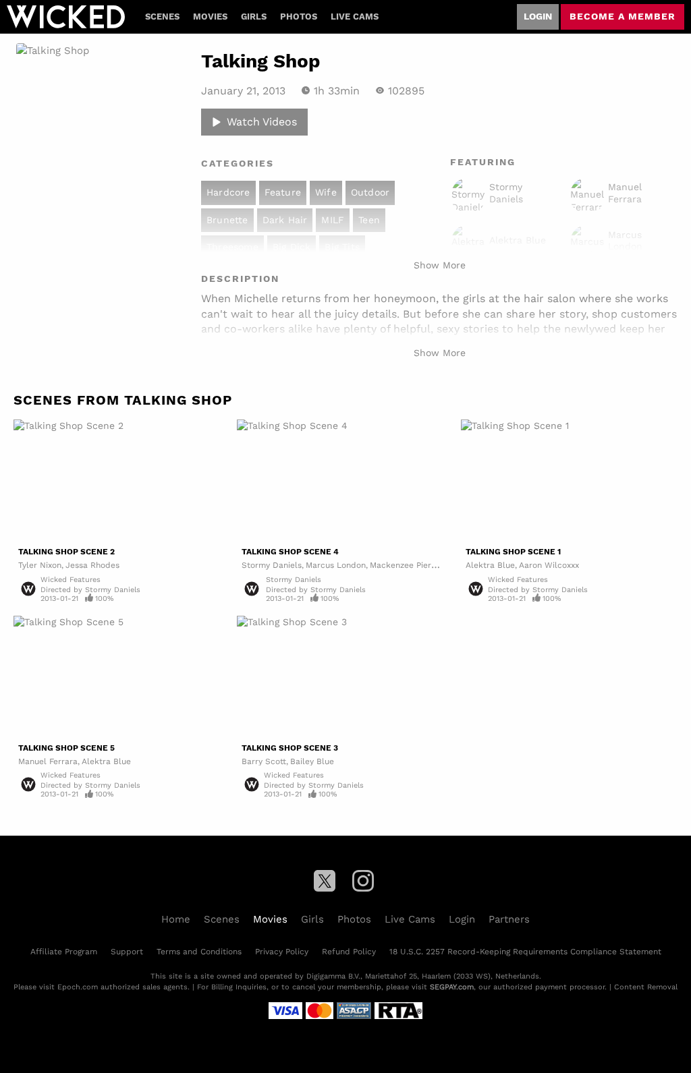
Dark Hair (285, 220)
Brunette (227, 220)
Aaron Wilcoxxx (549, 565)
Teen (369, 220)
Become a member (622, 16)
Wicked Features (70, 579)
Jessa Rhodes (92, 565)
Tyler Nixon (39, 565)
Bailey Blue (312, 761)
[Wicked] (66, 17)
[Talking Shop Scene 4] (345, 480)
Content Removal (646, 986)
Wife (326, 192)
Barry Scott (264, 761)
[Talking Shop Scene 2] (121, 480)
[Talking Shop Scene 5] (121, 677)
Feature (283, 192)
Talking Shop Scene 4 (290, 551)
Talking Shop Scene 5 (66, 748)
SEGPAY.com (452, 986)
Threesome (232, 247)
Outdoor (370, 192)
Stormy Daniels (272, 565)
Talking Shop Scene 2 (66, 551)
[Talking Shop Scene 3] (345, 677)
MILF (332, 220)
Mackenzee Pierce (405, 565)
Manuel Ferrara (48, 761)
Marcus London (336, 565)
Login (538, 16)
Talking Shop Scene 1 (513, 551)
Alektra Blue (490, 565)
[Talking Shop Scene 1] (569, 480)
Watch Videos (262, 121)
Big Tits (342, 247)
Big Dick (292, 247)
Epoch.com (77, 986)
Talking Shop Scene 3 (290, 748)
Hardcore (228, 192)
